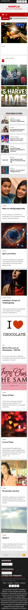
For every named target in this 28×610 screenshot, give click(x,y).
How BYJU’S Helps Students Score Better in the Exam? (17, 150)
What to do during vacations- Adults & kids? (17, 120)
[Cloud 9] (14, 520)
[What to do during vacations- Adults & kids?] (5, 120)
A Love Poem (7, 442)
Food (3, 45)
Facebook (23, 583)
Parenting (12, 58)
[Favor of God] (14, 377)
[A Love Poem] (14, 424)
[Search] (26, 14)
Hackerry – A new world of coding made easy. (17, 171)
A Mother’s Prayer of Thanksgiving (11, 301)
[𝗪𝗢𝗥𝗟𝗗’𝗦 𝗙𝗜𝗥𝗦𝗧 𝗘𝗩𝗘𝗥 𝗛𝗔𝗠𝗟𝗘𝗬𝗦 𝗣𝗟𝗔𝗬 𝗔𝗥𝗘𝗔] (5, 139)
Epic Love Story (9, 254)
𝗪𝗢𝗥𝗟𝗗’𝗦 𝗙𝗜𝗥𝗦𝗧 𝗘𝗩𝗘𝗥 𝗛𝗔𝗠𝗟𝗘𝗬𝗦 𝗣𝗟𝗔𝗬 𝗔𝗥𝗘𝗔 (16, 139)
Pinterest (16, 583)
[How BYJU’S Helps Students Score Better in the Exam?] (5, 149)
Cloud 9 (5, 538)
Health (3, 78)
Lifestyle (7, 58)
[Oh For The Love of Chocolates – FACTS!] (14, 330)
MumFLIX (14, 6)
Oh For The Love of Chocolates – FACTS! (11, 349)
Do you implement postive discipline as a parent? (17, 130)
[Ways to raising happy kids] (14, 191)
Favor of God (7, 395)
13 (2, 24)
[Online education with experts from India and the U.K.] (5, 160)
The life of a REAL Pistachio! (12, 102)
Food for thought (12, 576)
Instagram (10, 583)
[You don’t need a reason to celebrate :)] (14, 32)
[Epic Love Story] (14, 236)
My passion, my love (10, 491)
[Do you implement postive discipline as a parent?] (5, 129)
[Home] (3, 15)
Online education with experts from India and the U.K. (17, 161)
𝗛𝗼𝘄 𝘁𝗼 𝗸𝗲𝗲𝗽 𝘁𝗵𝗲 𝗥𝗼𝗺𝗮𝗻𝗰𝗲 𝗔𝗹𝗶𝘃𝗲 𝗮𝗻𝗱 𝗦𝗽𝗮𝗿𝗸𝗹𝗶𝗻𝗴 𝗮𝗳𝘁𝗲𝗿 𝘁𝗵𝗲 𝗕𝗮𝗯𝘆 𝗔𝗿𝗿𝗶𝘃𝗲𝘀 (14, 62)
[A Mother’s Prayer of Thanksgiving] (14, 283)
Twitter (4, 583)
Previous (5, 555)
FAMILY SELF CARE (8, 81)
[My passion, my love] (14, 473)
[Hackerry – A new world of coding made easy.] (5, 170)
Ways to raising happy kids (13, 208)
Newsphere (15, 608)
